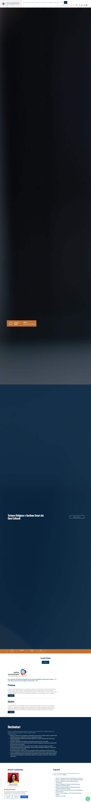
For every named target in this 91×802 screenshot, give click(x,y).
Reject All (16, 796)
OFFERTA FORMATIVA (26, 2)
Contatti (61, 2)
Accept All (24, 796)
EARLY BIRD (44, 2)
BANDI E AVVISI (56, 2)
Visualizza (45, 662)
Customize (8, 796)
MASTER (32, 2)
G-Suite (65, 2)
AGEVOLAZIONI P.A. (50, 2)
